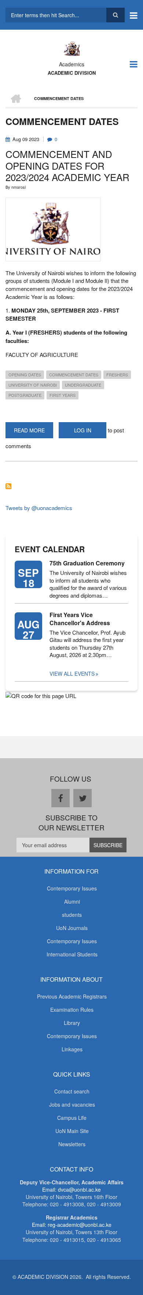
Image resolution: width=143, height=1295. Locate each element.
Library (72, 1022)
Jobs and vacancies (72, 1104)
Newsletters (71, 1144)
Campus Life (72, 1117)
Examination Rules (72, 1009)
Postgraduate (24, 395)
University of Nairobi (32, 385)
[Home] (71, 48)
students (72, 914)
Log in (82, 430)
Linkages (72, 1049)
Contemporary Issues (72, 888)
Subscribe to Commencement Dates (8, 486)
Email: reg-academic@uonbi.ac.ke (71, 1224)
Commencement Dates (73, 374)
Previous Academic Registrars (72, 996)
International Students (72, 954)
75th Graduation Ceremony (87, 563)
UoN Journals (72, 927)
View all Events (72, 673)
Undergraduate (83, 385)
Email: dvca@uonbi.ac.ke (71, 1189)
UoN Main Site (72, 1130)
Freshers (117, 374)
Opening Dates (24, 374)
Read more (33, 432)
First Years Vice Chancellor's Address (80, 619)
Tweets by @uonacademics (39, 508)
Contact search (71, 1091)
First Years (63, 395)
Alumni (72, 901)
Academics (71, 64)
